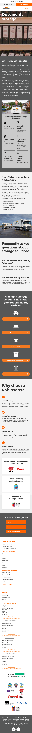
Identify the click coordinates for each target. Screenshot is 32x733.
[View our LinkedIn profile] (18, 729)
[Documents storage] (16, 368)
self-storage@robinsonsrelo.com (13, 668)
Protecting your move (7, 546)
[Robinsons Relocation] (6, 8)
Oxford (20, 196)
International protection (7, 579)
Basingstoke (7, 196)
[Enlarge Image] (16, 226)
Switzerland (5, 567)
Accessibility (5, 595)
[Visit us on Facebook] (14, 729)
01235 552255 (11, 616)
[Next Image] (30, 226)
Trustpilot (20, 158)
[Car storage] (16, 313)
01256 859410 (11, 649)
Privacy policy (7, 723)
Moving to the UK (6, 574)
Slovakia (4, 562)
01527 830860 (11, 634)
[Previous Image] (1, 226)
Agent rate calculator (7, 589)
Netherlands (5, 560)
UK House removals (8, 541)
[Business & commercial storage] (16, 354)
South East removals (10, 653)
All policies (20, 723)
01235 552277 (11, 667)
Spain (3, 565)
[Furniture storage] (16, 326)
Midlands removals (9, 638)
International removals (9, 570)
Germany (4, 558)
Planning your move (7, 544)
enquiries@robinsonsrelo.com (12, 618)
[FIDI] (11, 469)
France (3, 556)
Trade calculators (7, 584)
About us (5, 592)
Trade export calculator (7, 586)
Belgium (4, 553)
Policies (4, 599)
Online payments (6, 597)
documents (25, 186)
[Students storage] (16, 340)
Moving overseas (6, 572)
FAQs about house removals (9, 548)
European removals (8, 551)
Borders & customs (6, 577)
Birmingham (14, 196)
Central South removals (10, 620)
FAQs (3, 581)
